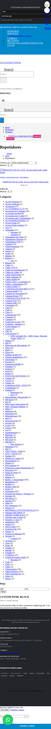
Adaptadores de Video (14, 237)
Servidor (8, 496)
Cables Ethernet (11, 277)
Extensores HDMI (12, 364)
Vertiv (7, 564)
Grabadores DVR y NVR (16, 385)
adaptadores (4, 673)
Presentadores (11, 461)
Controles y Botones (13, 324)
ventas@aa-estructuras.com (25, 43)
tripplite (8, 550)
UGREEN (9, 555)
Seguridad (9, 491)
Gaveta (8, 381)
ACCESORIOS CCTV (15, 209)
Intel (7, 418)
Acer (7, 228)
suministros (10, 522)
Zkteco (8, 578)
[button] (6, 69)
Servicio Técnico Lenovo (20, 36)
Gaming (8, 378)
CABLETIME (11, 286)
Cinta (7, 312)
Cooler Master (11, 326)
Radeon (8, 477)
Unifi (7, 562)
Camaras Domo (11, 296)
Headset (8, 390)
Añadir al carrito (27, 726)
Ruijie (7, 489)
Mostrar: (3, 165)
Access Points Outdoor (14, 225)
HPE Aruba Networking (15, 404)
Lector (8, 425)
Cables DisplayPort (13, 275)
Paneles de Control (13, 458)
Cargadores (10, 305)
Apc (12, 260)
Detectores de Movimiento (16, 345)
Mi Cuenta (13, 41)
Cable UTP (10, 268)
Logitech (14, 538)
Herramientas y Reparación (16, 397)
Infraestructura (12, 177)
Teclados (9, 541)
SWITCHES (10, 527)
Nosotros (13, 31)
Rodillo (8, 484)
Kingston (14, 560)
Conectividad (40, 673)
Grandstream (10, 388)
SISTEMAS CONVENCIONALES (20, 510)
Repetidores (24, 177)
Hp (6, 402)
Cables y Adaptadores (14, 284)
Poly (12, 395)
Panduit (8, 456)
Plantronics (15, 392)
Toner (7, 545)
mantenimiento (11, 432)
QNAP (8, 475)
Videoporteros (11, 569)
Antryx (8, 251)
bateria (32, 673)
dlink (7, 350)
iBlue (7, 409)
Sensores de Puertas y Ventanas (18, 494)
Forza (7, 371)
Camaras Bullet (11, 291)
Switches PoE (11, 529)
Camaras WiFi (11, 303)
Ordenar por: (5, 163)
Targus (8, 531)
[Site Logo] (10, 63)
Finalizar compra (17, 710)
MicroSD (9, 437)
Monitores (9, 447)
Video (7, 567)
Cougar (8, 329)
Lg (6, 430)
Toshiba (8, 548)
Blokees (8, 263)
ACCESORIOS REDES (15, 220)
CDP (7, 310)
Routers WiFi (10, 487)
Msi (6, 449)
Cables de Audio (12, 272)
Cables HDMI (11, 279)
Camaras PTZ (11, 301)
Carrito (12, 38)
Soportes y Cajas (12, 520)
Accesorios (9, 206)
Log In (11, 45)
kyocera (8, 423)
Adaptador (9, 230)
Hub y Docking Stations (15, 407)
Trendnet (14, 235)
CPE (7, 331)
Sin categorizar (11, 505)
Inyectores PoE (11, 421)
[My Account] (1, 98)
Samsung (14, 232)
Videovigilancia (11, 571)
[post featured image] (25, 172)
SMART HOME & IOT (15, 515)
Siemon (8, 501)
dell (6, 343)
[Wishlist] (3, 98)
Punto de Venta (11, 472)
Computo (9, 317)
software (12, 675)
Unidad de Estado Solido (15, 557)
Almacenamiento (12, 246)
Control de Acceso (13, 322)
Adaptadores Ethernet (14, 239)
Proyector (9, 470)
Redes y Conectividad (14, 480)
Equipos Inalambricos (14, 357)
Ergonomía (9, 359)
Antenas (8, 249)
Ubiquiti (3, 177)
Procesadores (10, 465)
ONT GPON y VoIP (13, 451)
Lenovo (8, 428)
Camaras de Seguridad (14, 293)
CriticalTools (10, 334)
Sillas (7, 503)
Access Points (11, 223)
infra (48, 673)
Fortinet (8, 369)
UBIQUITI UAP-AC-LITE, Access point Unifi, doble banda (25, 182)
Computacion (10, 315)
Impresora (9, 411)
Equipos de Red (11, 355)
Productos (9, 130)
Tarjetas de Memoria (13, 534)
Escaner (8, 362)
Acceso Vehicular (12, 204)
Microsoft (9, 439)
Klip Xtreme (15, 444)
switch (8, 524)
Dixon (7, 348)
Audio (7, 253)
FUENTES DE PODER (15, 376)
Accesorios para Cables (15, 216)
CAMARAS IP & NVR (15, 298)
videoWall (20, 675)
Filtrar (3, 592)
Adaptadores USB (12, 242)
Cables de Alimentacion (15, 270)
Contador (9, 319)
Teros (7, 543)
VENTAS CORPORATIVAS (23, 137)
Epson (7, 352)
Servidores (9, 498)
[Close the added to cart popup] (48, 3)
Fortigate (9, 366)
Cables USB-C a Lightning (16, 282)
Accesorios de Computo (15, 211)
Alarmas (8, 244)
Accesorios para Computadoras (18, 218)
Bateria (8, 258)
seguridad (4, 675)
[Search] (3, 80)
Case (7, 308)
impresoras (9, 414)
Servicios (12, 33)
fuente (7, 374)
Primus (8, 463)
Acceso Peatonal (12, 202)
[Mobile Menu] (1, 59)
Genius (8, 383)
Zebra (7, 576)
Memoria (9, 435)
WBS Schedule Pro (13, 574)
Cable (7, 265)
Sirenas (8, 508)
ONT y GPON (11, 454)
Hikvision (9, 399)
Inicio (7, 127)
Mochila (8, 442)
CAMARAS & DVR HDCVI (17, 289)
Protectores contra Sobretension (18, 468)
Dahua (8, 341)
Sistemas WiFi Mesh (13, 513)
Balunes (8, 256)
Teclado (8, 536)
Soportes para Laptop (14, 517)
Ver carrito (5, 710)
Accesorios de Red (13, 213)
